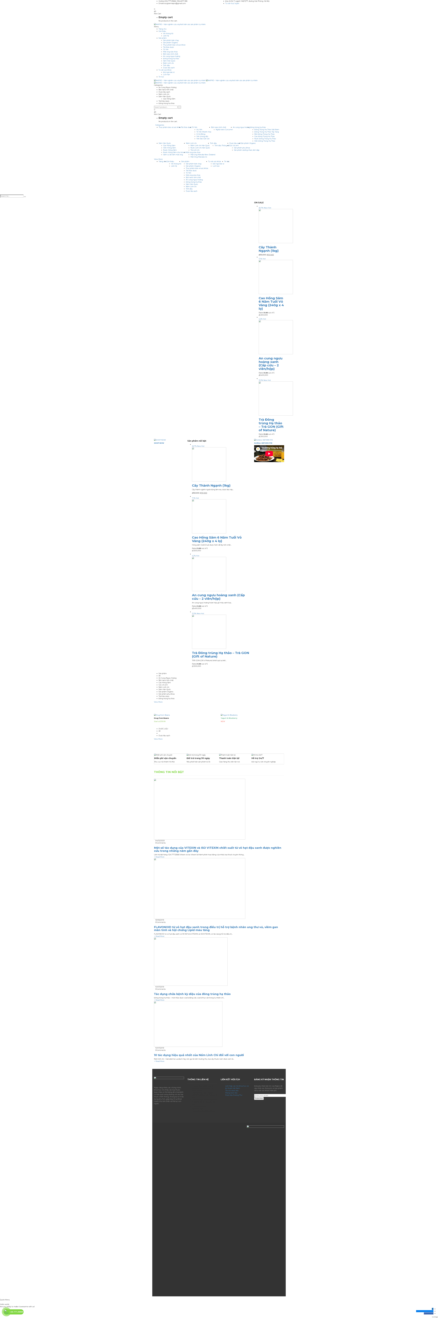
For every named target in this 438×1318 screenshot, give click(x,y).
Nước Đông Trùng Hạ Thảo (265, 139)
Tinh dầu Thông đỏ (222, 145)
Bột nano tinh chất (170, 54)
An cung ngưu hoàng (171, 56)
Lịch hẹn (166, 75)
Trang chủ (162, 29)
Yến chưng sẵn (202, 136)
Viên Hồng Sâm (169, 148)
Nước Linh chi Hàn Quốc (200, 148)
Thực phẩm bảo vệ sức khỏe (170, 127)
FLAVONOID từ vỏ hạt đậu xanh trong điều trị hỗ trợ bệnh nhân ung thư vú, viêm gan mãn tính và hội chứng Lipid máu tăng (216, 928)
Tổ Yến (165, 49)
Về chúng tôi (168, 33)
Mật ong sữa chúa (170, 52)
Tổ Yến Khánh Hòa (203, 132)
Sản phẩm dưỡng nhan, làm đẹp (246, 150)
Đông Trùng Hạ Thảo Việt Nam (266, 130)
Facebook (429, 1313)
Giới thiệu (162, 31)
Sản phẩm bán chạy (171, 40)
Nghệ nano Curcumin (224, 130)
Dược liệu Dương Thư (233, 1095)
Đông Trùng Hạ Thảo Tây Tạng (266, 132)
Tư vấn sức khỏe (165, 70)
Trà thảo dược (168, 47)
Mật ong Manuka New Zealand (202, 155)
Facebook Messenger (424, 1311)
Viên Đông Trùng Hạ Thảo (264, 141)
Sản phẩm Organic (170, 43)
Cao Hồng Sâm (169, 145)
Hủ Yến (199, 130)
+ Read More (159, 857)
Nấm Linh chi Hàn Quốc (200, 145)
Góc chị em (234, 145)
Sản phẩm (163, 38)
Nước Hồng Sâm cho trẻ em (174, 152)
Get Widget (435, 1317)
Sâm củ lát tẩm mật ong (173, 155)
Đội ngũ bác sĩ (169, 72)
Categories (159, 125)
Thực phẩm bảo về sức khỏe (174, 45)
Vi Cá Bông (200, 134)
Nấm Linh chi (168, 63)
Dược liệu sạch (169, 68)
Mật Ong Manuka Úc (198, 157)
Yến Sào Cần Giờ (202, 139)
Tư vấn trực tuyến (232, 3)
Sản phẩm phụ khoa (242, 148)
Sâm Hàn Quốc (169, 61)
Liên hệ (166, 36)
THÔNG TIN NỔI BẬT (169, 772)
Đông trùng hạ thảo (171, 59)
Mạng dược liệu (231, 1093)
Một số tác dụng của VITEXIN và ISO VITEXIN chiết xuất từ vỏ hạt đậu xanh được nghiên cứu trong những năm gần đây (217, 849)
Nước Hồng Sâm (170, 150)
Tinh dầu (166, 65)
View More (158, 159)
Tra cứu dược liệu (232, 1091)
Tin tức (161, 77)
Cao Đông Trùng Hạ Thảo (264, 136)
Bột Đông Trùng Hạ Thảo (264, 134)
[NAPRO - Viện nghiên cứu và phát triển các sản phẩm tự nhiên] (180, 24)
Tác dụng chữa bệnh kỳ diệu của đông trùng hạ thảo (192, 994)
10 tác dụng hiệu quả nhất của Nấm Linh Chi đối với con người (199, 1055)
